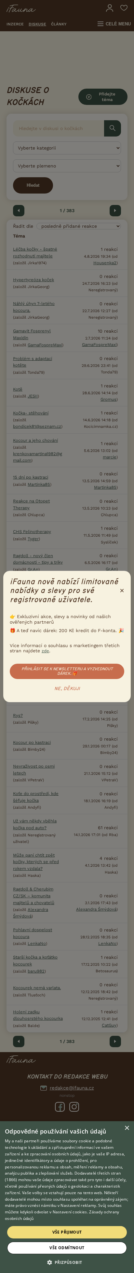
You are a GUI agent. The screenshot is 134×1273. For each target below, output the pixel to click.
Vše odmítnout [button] (66, 1248)
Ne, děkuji (67, 689)
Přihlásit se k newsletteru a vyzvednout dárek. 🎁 (67, 671)
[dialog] (67, 1197)
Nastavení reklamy (78, 1205)
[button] (67, 1262)
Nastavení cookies (70, 1212)
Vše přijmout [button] (67, 1232)
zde (45, 650)
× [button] (126, 1128)
